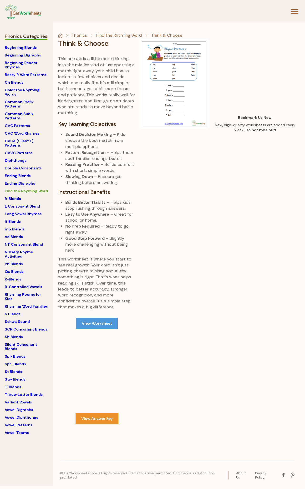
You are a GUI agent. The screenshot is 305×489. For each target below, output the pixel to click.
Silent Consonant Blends (21, 346)
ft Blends (13, 198)
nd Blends (14, 236)
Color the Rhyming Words (22, 92)
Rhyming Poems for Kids (23, 296)
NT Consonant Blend (24, 244)
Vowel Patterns (18, 425)
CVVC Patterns (19, 152)
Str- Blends (15, 379)
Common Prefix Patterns (19, 104)
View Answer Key (97, 418)
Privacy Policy (260, 475)
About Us (241, 475)
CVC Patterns (17, 125)
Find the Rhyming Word (26, 191)
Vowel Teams (17, 432)
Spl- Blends (15, 356)
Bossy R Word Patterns (25, 74)
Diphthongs (15, 160)
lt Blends (13, 221)
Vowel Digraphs (19, 409)
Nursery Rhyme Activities (19, 254)
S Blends (12, 313)
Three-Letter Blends (24, 394)
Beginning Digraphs (23, 55)
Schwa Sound (17, 321)
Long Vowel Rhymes (23, 213)
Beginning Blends (21, 47)
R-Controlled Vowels (23, 286)
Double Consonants (23, 168)
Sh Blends (14, 336)
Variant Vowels (18, 402)
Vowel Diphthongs (21, 417)
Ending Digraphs (20, 183)
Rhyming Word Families (26, 306)
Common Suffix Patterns (19, 116)
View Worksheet (97, 323)
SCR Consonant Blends (26, 329)
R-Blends (13, 279)
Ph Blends (14, 263)
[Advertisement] (97, 368)
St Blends (13, 371)
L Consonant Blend (22, 206)
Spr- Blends (15, 364)
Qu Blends (14, 271)
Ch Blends (14, 82)
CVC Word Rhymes (22, 133)
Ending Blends (18, 175)
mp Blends (14, 229)
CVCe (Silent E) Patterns (19, 143)
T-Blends (13, 386)
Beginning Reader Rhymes (21, 65)
